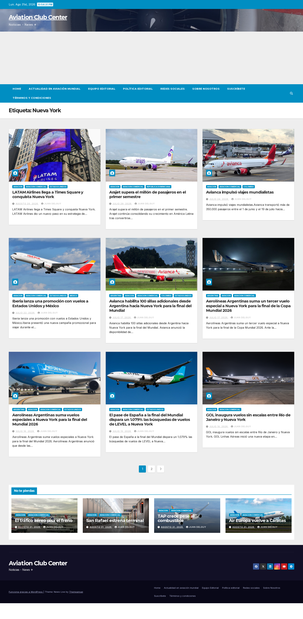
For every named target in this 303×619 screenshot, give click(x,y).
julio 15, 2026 (122, 431)
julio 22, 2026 (25, 312)
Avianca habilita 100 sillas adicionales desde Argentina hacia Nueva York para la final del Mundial (150, 306)
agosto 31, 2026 (29, 527)
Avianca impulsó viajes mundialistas (240, 192)
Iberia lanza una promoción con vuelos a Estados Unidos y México (50, 303)
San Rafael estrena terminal (115, 520)
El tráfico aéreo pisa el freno (43, 520)
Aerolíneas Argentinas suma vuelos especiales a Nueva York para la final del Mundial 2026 (49, 420)
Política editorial (138, 88)
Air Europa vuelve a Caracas (257, 520)
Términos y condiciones (32, 97)
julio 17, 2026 (122, 317)
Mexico (73, 296)
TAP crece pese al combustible (176, 518)
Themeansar (76, 591)
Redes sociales (172, 88)
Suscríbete (236, 88)
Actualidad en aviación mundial (54, 88)
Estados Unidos (58, 187)
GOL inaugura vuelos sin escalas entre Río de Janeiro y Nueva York (248, 417)
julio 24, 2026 (219, 199)
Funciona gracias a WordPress (26, 591)
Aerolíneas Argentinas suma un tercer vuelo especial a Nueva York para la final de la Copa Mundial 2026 (248, 306)
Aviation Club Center (38, 17)
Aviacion (17, 187)
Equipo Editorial (101, 88)
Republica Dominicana (158, 187)
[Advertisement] (151, 57)
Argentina (116, 296)
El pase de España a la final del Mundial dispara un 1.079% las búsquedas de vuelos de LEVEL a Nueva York (149, 420)
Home (17, 88)
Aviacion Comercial (36, 187)
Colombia (249, 187)
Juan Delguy (52, 203)
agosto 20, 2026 (27, 203)
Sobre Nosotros (206, 88)
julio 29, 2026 (122, 203)
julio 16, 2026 (25, 431)
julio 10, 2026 (218, 426)
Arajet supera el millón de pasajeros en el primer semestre (147, 194)
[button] (291, 93)
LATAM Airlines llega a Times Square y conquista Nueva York (47, 194)
